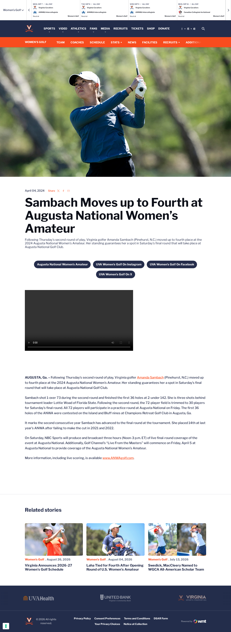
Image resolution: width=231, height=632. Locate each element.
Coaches (77, 42)
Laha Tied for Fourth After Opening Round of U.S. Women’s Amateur (115, 567)
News (132, 42)
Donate (164, 28)
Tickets (137, 28)
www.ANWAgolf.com (118, 458)
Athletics (78, 28)
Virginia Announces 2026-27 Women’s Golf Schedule (48, 567)
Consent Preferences (107, 618)
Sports (49, 28)
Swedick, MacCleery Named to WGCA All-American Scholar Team (176, 567)
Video (63, 28)
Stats (115, 42)
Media (105, 28)
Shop (151, 28)
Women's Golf (34, 559)
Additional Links (199, 42)
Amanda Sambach (150, 377)
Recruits (120, 28)
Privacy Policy (82, 618)
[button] (29, 10)
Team (60, 42)
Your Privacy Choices (107, 624)
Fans (93, 28)
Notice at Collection (135, 624)
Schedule (97, 42)
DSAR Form (161, 618)
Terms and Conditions (137, 618)
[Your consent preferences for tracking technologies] (6, 626)
